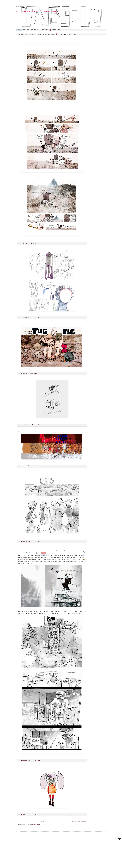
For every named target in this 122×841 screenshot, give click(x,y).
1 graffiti (33, 243)
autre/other (45, 29)
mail (59, 29)
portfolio (34, 29)
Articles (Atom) (35, 824)
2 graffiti (33, 373)
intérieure (42, 34)
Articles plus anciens (78, 821)
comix (54, 29)
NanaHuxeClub (22, 34)
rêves (60, 34)
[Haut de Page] (119, 839)
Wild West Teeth (70, 34)
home (19, 29)
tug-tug (24, 243)
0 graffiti (36, 317)
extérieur (51, 34)
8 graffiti (37, 760)
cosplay (26, 29)
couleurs (24, 814)
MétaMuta (32, 34)
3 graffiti (37, 541)
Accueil (43, 821)
